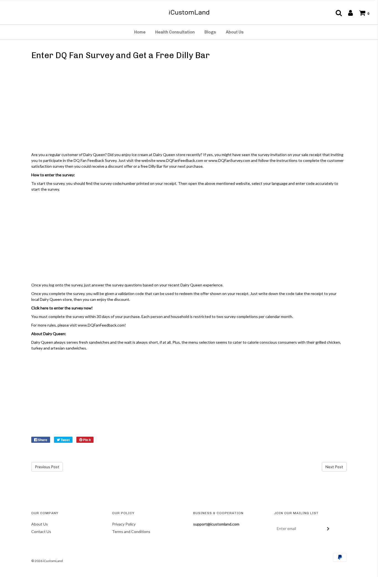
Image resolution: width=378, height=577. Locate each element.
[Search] (336, 12)
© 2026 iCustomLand (47, 561)
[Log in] (348, 12)
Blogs (210, 32)
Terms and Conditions (131, 531)
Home (140, 32)
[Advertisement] (189, 107)
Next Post (334, 466)
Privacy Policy (124, 524)
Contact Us (41, 531)
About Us (235, 32)
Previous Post (47, 466)
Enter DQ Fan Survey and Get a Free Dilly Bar (120, 55)
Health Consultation (175, 32)
